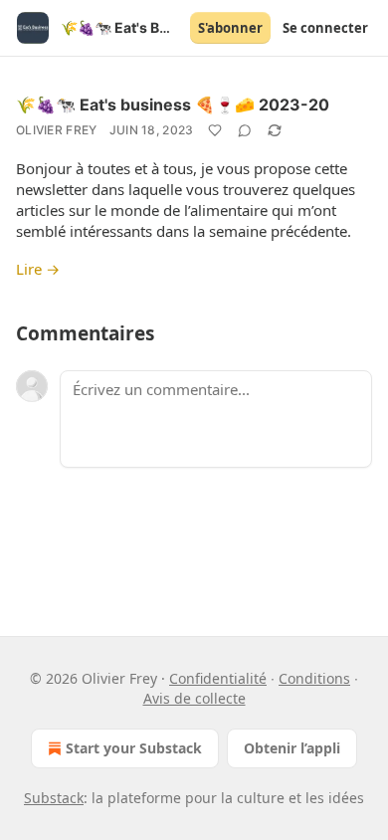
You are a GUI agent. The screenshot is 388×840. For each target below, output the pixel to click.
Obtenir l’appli (292, 747)
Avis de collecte (194, 698)
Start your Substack (134, 747)
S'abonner (230, 28)
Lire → (38, 269)
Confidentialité (218, 678)
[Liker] (215, 130)
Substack (54, 797)
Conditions (314, 678)
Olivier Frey (56, 129)
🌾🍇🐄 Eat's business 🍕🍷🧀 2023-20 (172, 104)
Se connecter (325, 28)
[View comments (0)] (245, 130)
